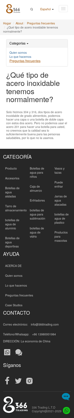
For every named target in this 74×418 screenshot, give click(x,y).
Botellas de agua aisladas (12, 192)
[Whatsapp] (65, 409)
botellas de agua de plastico (61, 218)
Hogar (7, 23)
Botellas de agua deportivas (12, 242)
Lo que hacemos (20, 57)
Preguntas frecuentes (41, 23)
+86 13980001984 (44, 334)
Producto (11, 168)
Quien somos (18, 52)
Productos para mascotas (61, 236)
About (19, 23)
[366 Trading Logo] (13, 8)
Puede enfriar (58, 184)
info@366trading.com (45, 324)
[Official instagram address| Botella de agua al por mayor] (29, 381)
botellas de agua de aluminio (12, 224)
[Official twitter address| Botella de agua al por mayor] (18, 381)
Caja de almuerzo (36, 188)
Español (46, 9)
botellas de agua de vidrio (37, 232)
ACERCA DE (13, 266)
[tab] (37, 43)
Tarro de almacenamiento (16, 208)
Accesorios (12, 178)
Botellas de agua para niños (37, 172)
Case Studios (13, 305)
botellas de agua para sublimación (37, 214)
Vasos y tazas (59, 170)
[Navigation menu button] (63, 8)
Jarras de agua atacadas (60, 200)
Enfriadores (37, 200)
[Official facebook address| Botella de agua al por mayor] (7, 381)
